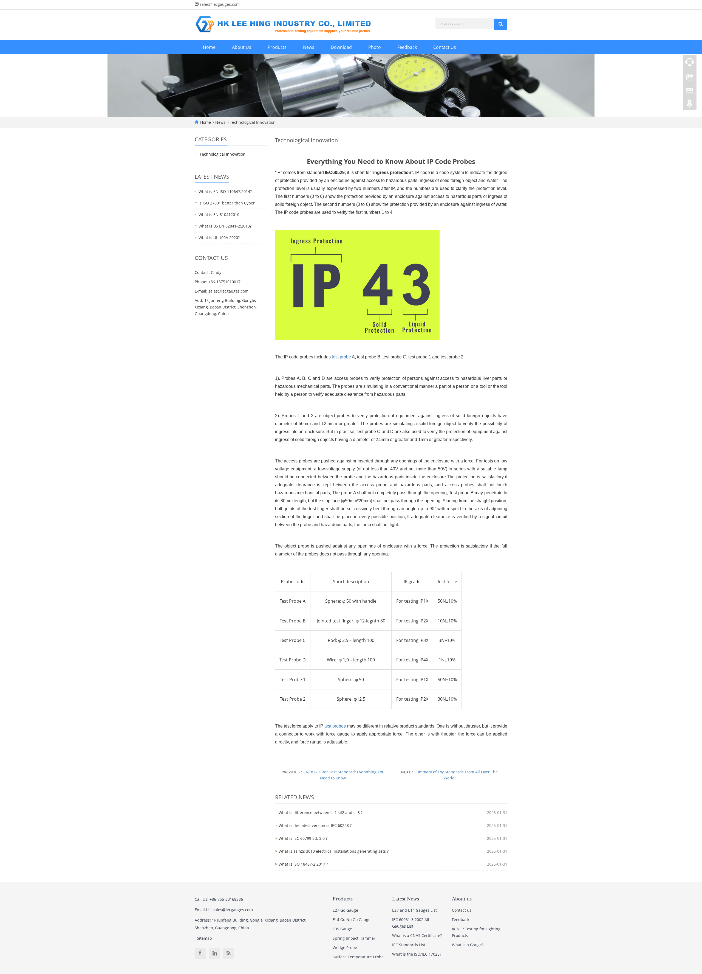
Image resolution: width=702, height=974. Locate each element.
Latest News (405, 899)
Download (341, 47)
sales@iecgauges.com (220, 4)
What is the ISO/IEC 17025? (416, 954)
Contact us (461, 910)
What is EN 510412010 (219, 214)
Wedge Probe (345, 947)
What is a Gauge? (467, 944)
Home (209, 47)
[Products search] (500, 24)
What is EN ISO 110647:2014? (225, 191)
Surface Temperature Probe (358, 956)
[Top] (690, 105)
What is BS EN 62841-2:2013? (225, 226)
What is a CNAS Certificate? (417, 935)
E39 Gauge (342, 928)
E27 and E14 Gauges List (414, 910)
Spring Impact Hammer (354, 938)
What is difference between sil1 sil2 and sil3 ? (321, 812)
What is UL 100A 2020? (219, 237)
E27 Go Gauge (345, 910)
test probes (335, 726)
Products (277, 47)
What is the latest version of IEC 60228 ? (315, 825)
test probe (341, 357)
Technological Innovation (252, 122)
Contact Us (444, 47)
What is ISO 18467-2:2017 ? (303, 864)
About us (462, 899)
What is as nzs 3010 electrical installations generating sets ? (334, 851)
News (308, 47)
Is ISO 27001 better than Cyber (227, 203)
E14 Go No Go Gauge (351, 919)
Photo (374, 47)
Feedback (407, 47)
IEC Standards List (408, 944)
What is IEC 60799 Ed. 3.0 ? (303, 838)
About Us (241, 47)
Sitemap (204, 938)
